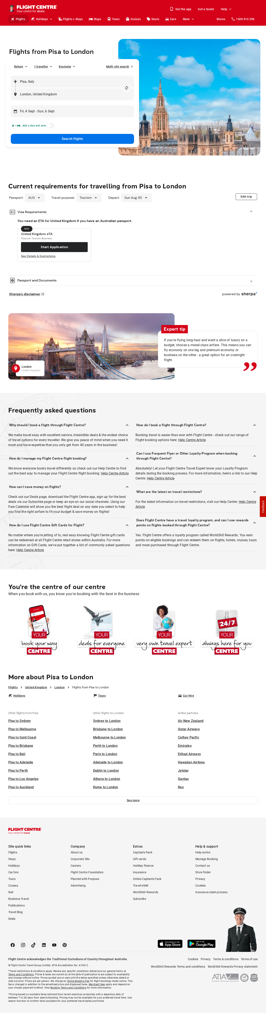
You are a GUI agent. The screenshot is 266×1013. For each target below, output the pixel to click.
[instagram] (23, 945)
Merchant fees (97, 984)
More (186, 19)
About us (77, 852)
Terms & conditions (225, 959)
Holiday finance (143, 865)
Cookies (200, 885)
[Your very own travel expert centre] (164, 631)
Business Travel (18, 898)
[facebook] (12, 945)
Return (18, 66)
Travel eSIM (140, 885)
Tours (116, 19)
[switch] (49, 127)
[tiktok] (33, 945)
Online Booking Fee (78, 981)
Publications (16, 905)
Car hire (13, 872)
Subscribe (139, 898)
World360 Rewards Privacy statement (233, 966)
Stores (221, 19)
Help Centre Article (115, 473)
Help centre (202, 852)
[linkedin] (43, 945)
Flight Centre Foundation (87, 872)
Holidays (42, 19)
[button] (133, 800)
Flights (20, 19)
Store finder (203, 872)
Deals (155, 19)
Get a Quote (206, 9)
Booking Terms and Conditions (68, 987)
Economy (65, 66)
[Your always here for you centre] (227, 631)
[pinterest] (64, 945)
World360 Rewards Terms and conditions (178, 966)
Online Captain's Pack (147, 879)
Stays (97, 19)
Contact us (202, 865)
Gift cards (139, 859)
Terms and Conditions (21, 974)
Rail (10, 892)
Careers (76, 865)
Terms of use (249, 959)
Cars (173, 19)
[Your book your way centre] (39, 631)
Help (224, 9)
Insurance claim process (211, 892)
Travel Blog (15, 912)
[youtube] (54, 945)
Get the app (183, 9)
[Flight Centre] (25, 831)
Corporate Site (80, 859)
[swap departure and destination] (126, 88)
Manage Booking (206, 859)
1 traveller (41, 66)
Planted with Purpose (85, 879)
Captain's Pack (142, 852)
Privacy (200, 879)
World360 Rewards (145, 892)
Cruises (136, 19)
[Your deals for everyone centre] (102, 631)
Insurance (139, 872)
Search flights (72, 139)
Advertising (78, 885)
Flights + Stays (73, 19)
